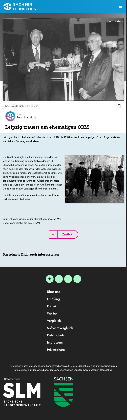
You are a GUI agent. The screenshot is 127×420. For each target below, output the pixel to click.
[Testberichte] (50, 279)
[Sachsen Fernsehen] (20, 6)
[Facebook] (59, 279)
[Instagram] (68, 279)
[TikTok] (77, 279)
